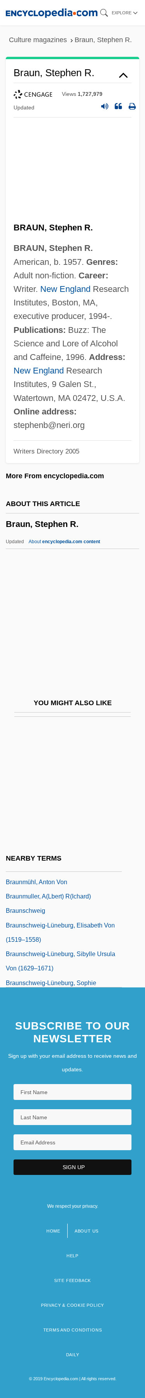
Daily (72, 1354)
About (64, 541)
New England (65, 289)
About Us (87, 1231)
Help (72, 1255)
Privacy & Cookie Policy (72, 1305)
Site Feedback (72, 1280)
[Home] (51, 12)
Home (53, 1231)
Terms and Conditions (72, 1330)
